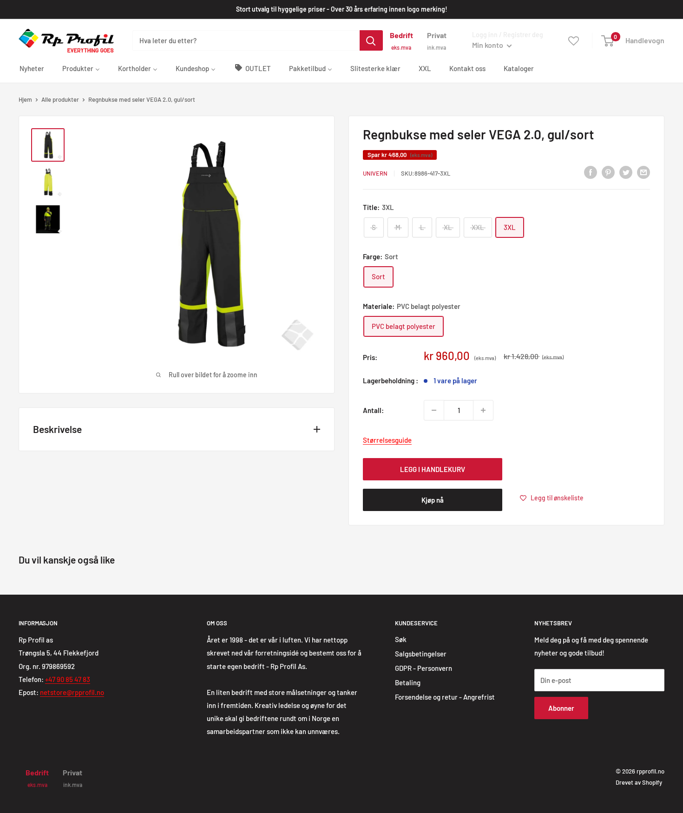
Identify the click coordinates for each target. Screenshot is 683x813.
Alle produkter (60, 99)
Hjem (25, 99)
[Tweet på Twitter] (625, 172)
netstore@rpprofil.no (72, 692)
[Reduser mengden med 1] (434, 410)
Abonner (561, 708)
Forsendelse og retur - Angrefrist (445, 697)
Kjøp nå (432, 500)
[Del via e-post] (643, 172)
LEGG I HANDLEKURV (432, 469)
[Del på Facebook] (590, 172)
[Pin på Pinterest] (608, 172)
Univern (375, 173)
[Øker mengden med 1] (483, 410)
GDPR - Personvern (423, 668)
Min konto (488, 44)
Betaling (407, 682)
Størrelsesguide (387, 440)
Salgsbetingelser (421, 653)
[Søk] (371, 40)
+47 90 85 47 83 (67, 679)
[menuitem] (32, 68)
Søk (401, 639)
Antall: (373, 410)
